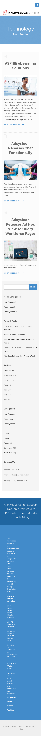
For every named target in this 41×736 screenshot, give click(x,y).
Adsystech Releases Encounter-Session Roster (11, 635)
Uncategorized (9, 312)
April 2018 (8, 399)
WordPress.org (9, 453)
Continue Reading (12, 125)
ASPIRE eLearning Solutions (14, 334)
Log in (6, 438)
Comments (10, 448)
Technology (8, 307)
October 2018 (9, 380)
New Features (9, 302)
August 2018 (8, 385)
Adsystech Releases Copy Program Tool (19, 356)
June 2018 (8, 390)
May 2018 (7, 395)
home (15, 34)
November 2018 (10, 375)
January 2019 (9, 370)
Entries (8, 443)
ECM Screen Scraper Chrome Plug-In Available (10, 611)
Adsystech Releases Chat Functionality (20, 148)
